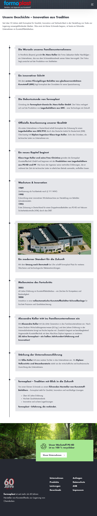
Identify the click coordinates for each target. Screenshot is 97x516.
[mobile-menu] (89, 4)
